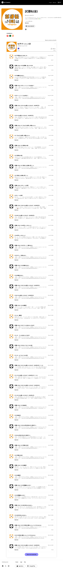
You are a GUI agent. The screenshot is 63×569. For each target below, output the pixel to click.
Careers (16, 562)
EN (59, 2)
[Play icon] (19, 48)
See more (27, 23)
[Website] (26, 29)
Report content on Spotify (50, 40)
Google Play (32, 566)
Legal (21, 562)
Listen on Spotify (30, 26)
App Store (21, 566)
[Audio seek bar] (36, 51)
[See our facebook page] (2, 566)
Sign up (54, 2)
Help (25, 562)
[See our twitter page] (5, 566)
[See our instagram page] (8, 566)
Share (54, 48)
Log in (50, 2)
